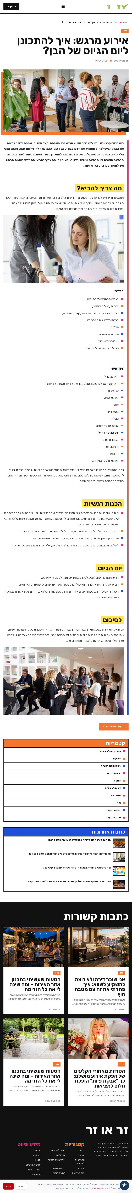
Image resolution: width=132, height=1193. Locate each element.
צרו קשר (11, 6)
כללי (116, 22)
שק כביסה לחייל (108, 432)
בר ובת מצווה (59, 1168)
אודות (38, 1150)
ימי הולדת (60, 1155)
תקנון (38, 1160)
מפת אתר (36, 1174)
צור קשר (36, 1155)
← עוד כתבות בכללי (113, 726)
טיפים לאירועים (58, 1150)
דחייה (21, 1186)
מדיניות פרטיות (33, 1164)
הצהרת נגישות (34, 1169)
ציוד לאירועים (78, 1173)
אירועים (81, 1155)
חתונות (81, 1168)
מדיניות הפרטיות (102, 1188)
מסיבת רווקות (59, 1173)
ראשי (126, 22)
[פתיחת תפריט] (63, 6)
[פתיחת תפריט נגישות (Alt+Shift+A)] (124, 1185)
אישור (8, 1186)
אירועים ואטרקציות (56, 1160)
